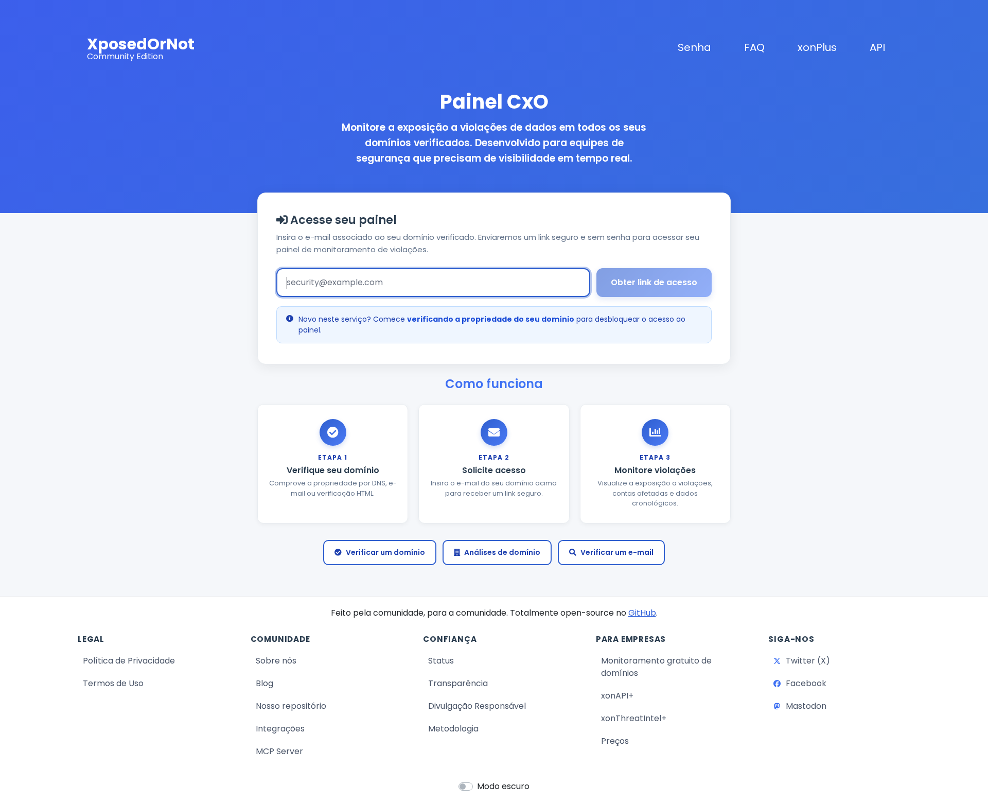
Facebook (846, 683)
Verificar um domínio (385, 552)
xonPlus (819, 47)
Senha (694, 47)
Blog (306, 683)
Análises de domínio (502, 552)
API (877, 47)
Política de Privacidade (129, 661)
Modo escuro (503, 786)
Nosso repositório (291, 706)
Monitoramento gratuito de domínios (656, 667)
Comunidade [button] (280, 639)
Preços (615, 741)
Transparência (458, 683)
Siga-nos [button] (791, 639)
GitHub (642, 613)
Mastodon (846, 706)
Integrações (280, 729)
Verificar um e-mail (617, 552)
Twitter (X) (847, 660)
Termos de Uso (113, 683)
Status (482, 660)
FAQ (754, 47)
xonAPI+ (617, 696)
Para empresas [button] (631, 639)
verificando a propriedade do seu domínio (490, 319)
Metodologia (453, 729)
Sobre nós (276, 661)
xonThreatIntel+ (633, 718)
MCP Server (279, 751)
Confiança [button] (450, 639)
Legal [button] (91, 639)
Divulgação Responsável (477, 706)
